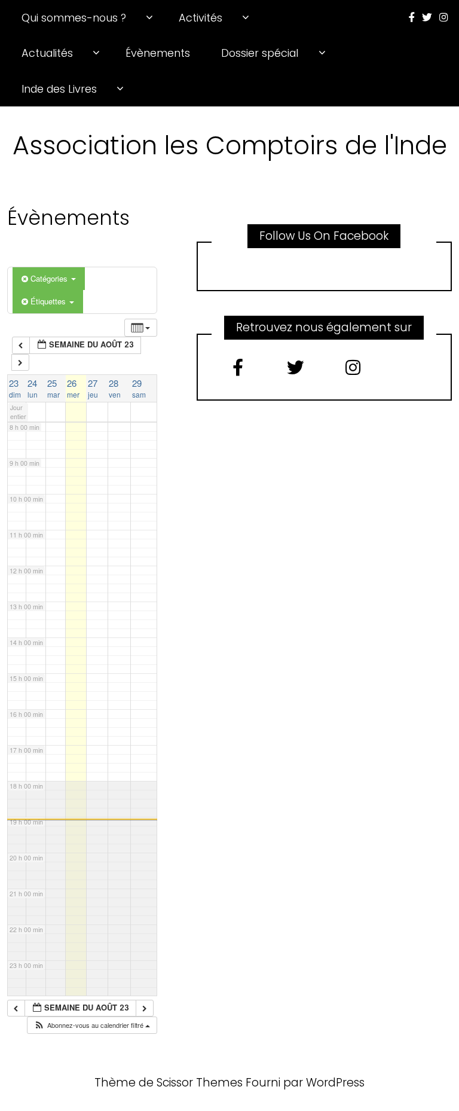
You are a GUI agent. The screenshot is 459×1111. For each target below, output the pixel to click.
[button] (91, 1025)
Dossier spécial (259, 52)
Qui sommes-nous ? (74, 17)
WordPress (335, 1083)
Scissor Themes (200, 1083)
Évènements (158, 52)
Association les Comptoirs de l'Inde (230, 145)
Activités (200, 17)
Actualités (47, 52)
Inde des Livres (59, 88)
